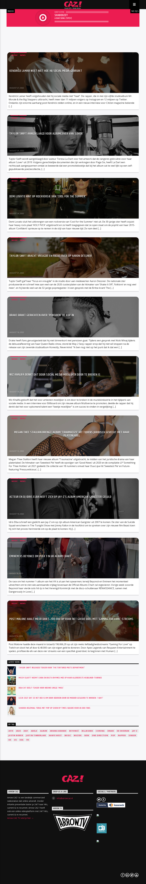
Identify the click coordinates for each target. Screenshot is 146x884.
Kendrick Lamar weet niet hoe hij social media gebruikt (45, 70)
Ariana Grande (58, 731)
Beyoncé (74, 731)
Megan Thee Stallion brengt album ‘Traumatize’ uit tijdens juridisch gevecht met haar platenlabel (71, 434)
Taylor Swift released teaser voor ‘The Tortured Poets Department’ (52, 667)
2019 (10, 731)
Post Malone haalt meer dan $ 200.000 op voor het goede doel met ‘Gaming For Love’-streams (71, 619)
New (86, 735)
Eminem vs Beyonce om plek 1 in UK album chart (40, 556)
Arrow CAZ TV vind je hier (19, 818)
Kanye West (55, 735)
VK (27, 740)
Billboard (87, 731)
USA (22, 740)
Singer (132, 735)
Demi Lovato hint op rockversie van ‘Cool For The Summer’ (47, 196)
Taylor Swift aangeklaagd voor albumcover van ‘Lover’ (46, 133)
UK (9, 740)
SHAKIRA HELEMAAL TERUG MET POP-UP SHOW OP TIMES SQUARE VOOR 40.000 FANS (54, 708)
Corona (100, 731)
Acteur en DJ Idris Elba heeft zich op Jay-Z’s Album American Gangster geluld (60, 496)
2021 (26, 731)
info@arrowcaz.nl (65, 798)
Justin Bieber (15, 735)
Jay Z (134, 731)
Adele (34, 731)
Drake (111, 731)
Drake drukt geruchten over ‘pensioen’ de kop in (41, 315)
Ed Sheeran (123, 731)
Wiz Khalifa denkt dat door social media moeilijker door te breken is (54, 374)
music (68, 735)
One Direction (100, 735)
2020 (18, 731)
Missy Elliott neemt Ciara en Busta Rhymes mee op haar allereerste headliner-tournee (60, 677)
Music (15, 55)
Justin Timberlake (36, 735)
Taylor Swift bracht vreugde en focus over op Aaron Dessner (50, 255)
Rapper (122, 735)
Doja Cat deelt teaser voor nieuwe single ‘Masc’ (41, 687)
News (23, 55)
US (15, 740)
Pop (113, 735)
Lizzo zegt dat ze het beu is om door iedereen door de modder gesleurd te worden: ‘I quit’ (61, 698)
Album (43, 731)
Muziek (78, 735)
